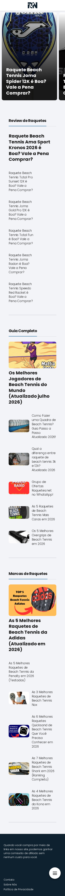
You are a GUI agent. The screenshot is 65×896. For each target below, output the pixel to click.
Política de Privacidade (18, 889)
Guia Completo (23, 330)
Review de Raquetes (27, 120)
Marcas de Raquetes (28, 573)
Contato (9, 879)
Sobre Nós (10, 884)
